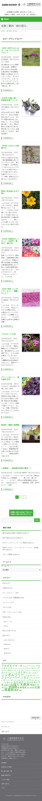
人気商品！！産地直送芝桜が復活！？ (16, 468)
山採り (7, 685)
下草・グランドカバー (7, 154)
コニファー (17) (8, 602)
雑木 (16, 690)
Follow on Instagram (22, 706)
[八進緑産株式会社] (21, 4)
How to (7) (6, 583)
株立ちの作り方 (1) (9, 631)
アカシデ (26, 666)
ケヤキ (18, 670)
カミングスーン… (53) (10, 593)
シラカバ (34, 673)
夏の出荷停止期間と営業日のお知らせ (15, 533)
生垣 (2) (6, 626)
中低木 (7, 61)
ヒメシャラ (26, 680)
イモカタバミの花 (8, 334)
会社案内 (4, 763)
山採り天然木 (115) (9, 640)
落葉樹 (11, 388)
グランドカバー (31, 668)
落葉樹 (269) (7, 653)
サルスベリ (11, 673)
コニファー (25, 670)
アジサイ (32, 666)
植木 (6, 388)
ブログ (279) (6, 607)
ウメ (12, 668)
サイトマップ (5, 727)
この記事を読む (7, 90)
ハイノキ (9, 680)
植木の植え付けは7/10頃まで (12, 538)
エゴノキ (17, 668)
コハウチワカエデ (35, 670)
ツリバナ (32, 678)
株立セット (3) (8, 621)
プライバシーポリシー (8, 722)
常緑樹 (13, 687)
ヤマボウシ (19, 682)
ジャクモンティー (31, 675)
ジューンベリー (10, 677)
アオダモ (6, 665)
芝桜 (2, 690)
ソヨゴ (24, 677)
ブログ (16, 152)
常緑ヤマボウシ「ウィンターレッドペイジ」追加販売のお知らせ (20, 548)
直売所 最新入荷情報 (10, 425)
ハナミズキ (16, 680)
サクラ (4, 673)
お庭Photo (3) (7, 588)
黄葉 (20, 690)
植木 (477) (6, 635)
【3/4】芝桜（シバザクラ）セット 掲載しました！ (10, 291)
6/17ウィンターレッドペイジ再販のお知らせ (18, 543)
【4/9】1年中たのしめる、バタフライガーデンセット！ (10, 50)
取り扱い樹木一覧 (6, 771)
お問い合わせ (5, 731)
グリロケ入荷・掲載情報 (20, 472)
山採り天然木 (13, 386)
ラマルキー (32, 682)
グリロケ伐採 (5, 779)
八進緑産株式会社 (18, 795)
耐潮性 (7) (6, 648)
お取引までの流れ (6, 767)
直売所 (32, 688)
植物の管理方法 (6, 775)
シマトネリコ (23, 672)
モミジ (9, 682)
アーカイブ (5, 566)
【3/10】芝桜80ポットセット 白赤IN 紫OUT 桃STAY (10, 241)
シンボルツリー (12, 675)
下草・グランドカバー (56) (12, 612)
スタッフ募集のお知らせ (11, 554)
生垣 (28, 688)
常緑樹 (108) (7, 644)
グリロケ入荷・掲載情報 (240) (13, 598)
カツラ (22, 668)
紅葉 (37, 687)
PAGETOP (35, 717)
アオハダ (17, 665)
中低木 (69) (6, 617)
